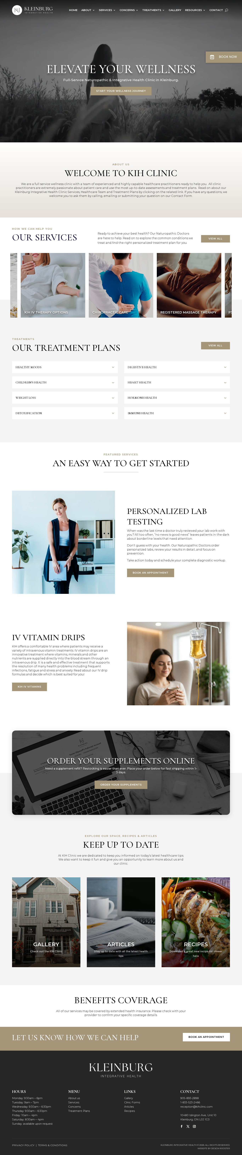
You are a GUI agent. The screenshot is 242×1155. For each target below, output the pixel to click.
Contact (216, 10)
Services (105, 10)
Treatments (151, 10)
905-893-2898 (189, 1098)
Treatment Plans (79, 1111)
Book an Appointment (150, 572)
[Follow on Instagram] (194, 1126)
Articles (129, 1106)
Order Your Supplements (121, 784)
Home (73, 10)
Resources (193, 10)
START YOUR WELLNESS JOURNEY (121, 90)
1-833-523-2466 (190, 1102)
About (86, 10)
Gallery (175, 10)
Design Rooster (220, 1148)
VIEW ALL (216, 238)
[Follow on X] (188, 1126)
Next (230, 286)
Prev (11, 286)
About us (74, 1098)
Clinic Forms (132, 1102)
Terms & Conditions (52, 1145)
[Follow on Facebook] (181, 1126)
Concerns (127, 10)
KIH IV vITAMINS (29, 686)
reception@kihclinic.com (196, 1106)
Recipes (129, 1111)
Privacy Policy (23, 1145)
